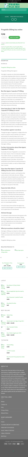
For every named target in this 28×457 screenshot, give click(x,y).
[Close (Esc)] (1, 448)
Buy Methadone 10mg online (7, 263)
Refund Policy (4, 413)
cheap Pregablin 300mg (17, 46)
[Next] (27, 260)
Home (7, 16)
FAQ (2, 407)
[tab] (14, 60)
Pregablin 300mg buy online (8, 67)
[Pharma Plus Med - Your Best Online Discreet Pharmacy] (12, 5)
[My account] (23, 5)
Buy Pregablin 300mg (8, 46)
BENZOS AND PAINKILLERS (12, 43)
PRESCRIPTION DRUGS (16, 16)
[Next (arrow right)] (5, 454)
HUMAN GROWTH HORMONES (10, 424)
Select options (7, 268)
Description (4, 60)
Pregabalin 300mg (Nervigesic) (7, 48)
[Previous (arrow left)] (1, 454)
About (2, 401)
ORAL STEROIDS (5, 433)
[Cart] (26, 5)
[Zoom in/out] (5, 448)
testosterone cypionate (18, 387)
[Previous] (1, 260)
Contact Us (4, 404)
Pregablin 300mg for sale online (9, 49)
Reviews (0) (4, 63)
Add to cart (14, 37)
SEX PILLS (3, 436)
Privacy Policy (4, 410)
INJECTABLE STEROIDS (7, 430)
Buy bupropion (20, 263)
